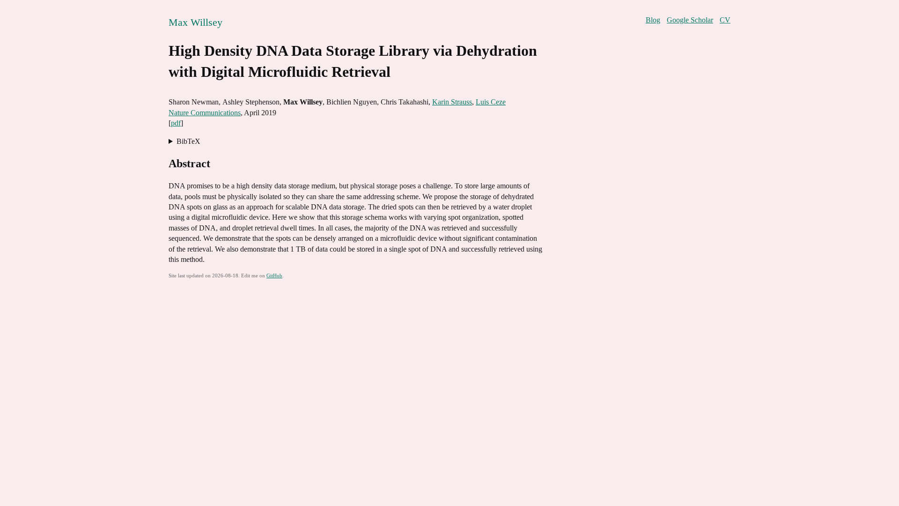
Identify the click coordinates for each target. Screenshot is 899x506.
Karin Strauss (452, 102)
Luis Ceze (491, 102)
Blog (653, 20)
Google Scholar (690, 20)
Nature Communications (205, 113)
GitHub (274, 275)
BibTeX (188, 141)
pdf (176, 123)
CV (725, 20)
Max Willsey (195, 22)
